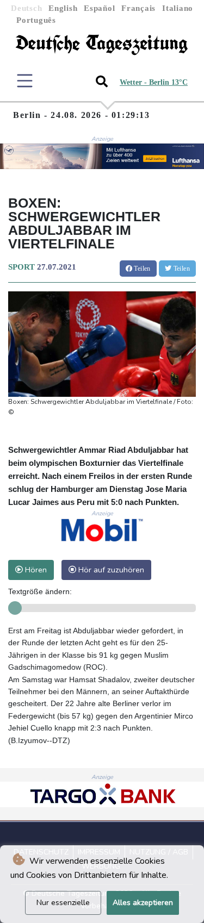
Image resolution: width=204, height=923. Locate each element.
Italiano (177, 8)
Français (138, 8)
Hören (35, 569)
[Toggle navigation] (24, 81)
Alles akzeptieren (143, 902)
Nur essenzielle (63, 902)
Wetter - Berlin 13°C (154, 82)
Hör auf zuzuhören (110, 569)
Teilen (141, 268)
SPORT (21, 267)
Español (99, 8)
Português (36, 20)
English (62, 8)
